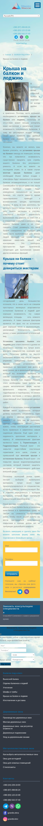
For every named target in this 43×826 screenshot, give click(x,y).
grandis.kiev (12, 819)
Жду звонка (5, 664)
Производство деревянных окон (17, 718)
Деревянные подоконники (14, 733)
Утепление (8, 688)
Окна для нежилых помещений (16, 763)
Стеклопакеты (9, 767)
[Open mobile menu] (37, 5)
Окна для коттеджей (12, 759)
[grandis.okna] (17, 37)
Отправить (12, 573)
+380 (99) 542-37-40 (21, 34)
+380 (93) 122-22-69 (21, 30)
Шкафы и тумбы (10, 692)
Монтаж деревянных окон (14, 722)
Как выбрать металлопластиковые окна (20, 754)
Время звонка (5, 660)
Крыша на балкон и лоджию (15, 696)
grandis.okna (13, 813)
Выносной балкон (11, 679)
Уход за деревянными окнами (16, 737)
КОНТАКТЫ (21, 44)
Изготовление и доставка (14, 700)
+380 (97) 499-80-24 (21, 27)
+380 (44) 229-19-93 (11, 785)
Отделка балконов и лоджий (15, 683)
